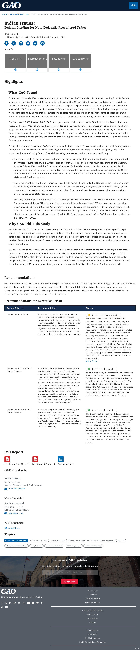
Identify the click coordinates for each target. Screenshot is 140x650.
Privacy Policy (92, 614)
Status (89, 308)
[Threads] (36, 43)
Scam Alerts (92, 634)
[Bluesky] (29, 43)
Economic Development (16, 540)
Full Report (58, 59)
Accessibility (93, 618)
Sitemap (92, 622)
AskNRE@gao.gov (17, 489)
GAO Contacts (80, 59)
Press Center (93, 591)
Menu (133, 5)
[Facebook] (7, 43)
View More (91, 361)
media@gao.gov (16, 513)
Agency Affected (15, 308)
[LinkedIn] (22, 43)
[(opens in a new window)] (2, 603)
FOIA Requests (93, 630)
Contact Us (13, 528)
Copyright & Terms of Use (92, 610)
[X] (14, 43)
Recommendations (37, 59)
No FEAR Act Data (92, 638)
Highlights (16, 59)
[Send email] (43, 43)
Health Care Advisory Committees (92, 642)
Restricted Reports (92, 602)
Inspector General (93, 598)
